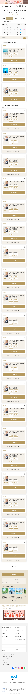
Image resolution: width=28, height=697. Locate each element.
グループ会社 (15, 684)
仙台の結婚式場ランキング (17, 606)
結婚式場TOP (12, 605)
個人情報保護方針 (9, 684)
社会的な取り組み (21, 682)
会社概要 (5, 682)
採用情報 (20, 684)
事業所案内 (15, 682)
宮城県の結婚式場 (19, 605)
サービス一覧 (10, 682)
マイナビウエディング (6, 605)
